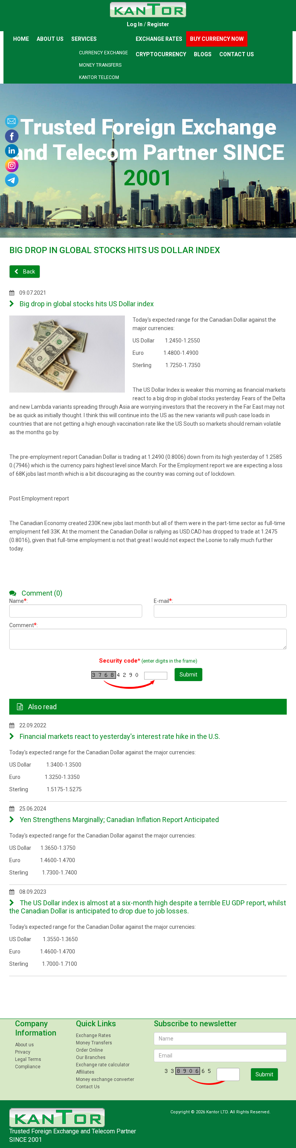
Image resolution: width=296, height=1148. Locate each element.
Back (28, 272)
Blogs (203, 54)
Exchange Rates (159, 39)
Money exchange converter (105, 1079)
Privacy (22, 1052)
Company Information (35, 1028)
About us (50, 39)
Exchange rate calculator (103, 1064)
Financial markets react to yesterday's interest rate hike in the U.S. (119, 736)
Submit (188, 674)
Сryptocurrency (161, 54)
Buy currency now (217, 39)
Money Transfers (100, 65)
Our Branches (91, 1057)
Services (84, 39)
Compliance (27, 1066)
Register (158, 24)
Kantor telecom (99, 77)
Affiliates (85, 1072)
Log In (135, 24)
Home (21, 39)
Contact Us (236, 54)
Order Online (89, 1050)
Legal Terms (28, 1059)
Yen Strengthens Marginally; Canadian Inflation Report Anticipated (118, 820)
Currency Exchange (103, 52)
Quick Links (96, 1023)
